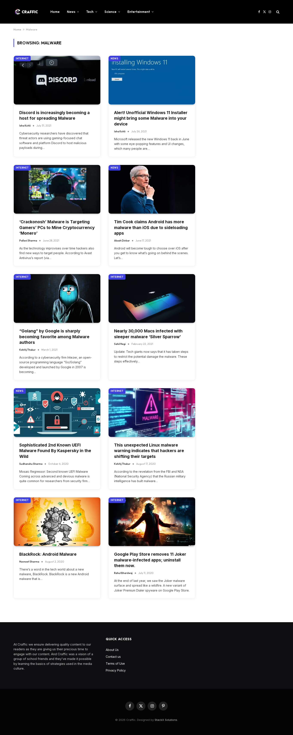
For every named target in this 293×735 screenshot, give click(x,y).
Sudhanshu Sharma (30, 463)
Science (110, 12)
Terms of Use (115, 663)
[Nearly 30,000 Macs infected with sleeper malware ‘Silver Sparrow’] (152, 298)
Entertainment (138, 12)
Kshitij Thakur (27, 349)
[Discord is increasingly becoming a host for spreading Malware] (57, 80)
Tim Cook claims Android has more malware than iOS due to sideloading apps (151, 227)
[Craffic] (26, 11)
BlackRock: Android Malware (48, 554)
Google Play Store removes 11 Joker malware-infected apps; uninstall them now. (150, 560)
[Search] (277, 12)
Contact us (113, 656)
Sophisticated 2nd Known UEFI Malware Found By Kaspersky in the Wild (55, 451)
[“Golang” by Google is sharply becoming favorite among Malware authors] (57, 298)
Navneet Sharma (29, 561)
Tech (90, 12)
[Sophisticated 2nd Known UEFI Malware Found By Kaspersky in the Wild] (57, 412)
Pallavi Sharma (28, 240)
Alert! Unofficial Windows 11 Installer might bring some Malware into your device (150, 118)
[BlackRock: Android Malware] (57, 521)
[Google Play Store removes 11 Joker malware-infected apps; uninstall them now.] (152, 521)
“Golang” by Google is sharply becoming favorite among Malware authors (54, 337)
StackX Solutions (166, 719)
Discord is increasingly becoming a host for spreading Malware (54, 115)
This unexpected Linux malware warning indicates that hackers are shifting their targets (149, 451)
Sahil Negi (120, 344)
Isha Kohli (25, 125)
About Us (112, 650)
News (71, 12)
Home (55, 12)
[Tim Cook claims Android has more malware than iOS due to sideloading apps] (152, 189)
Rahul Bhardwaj (123, 573)
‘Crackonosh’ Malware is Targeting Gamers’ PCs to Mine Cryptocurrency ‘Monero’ (57, 227)
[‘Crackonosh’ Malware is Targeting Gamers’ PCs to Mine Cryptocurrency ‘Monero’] (57, 189)
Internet (22, 58)
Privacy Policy (116, 670)
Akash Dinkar (122, 240)
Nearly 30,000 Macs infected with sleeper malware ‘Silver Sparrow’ (148, 334)
